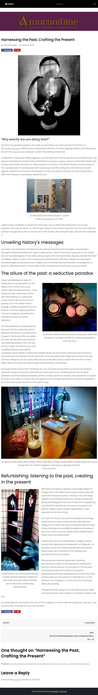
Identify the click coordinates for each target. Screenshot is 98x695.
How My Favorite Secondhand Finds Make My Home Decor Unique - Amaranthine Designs (49, 664)
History (6, 623)
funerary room (18, 152)
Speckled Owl (49, 219)
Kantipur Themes (59, 691)
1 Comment (89, 622)
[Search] (94, 4)
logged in (17, 679)
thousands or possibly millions (59, 161)
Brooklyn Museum (12, 148)
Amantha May (10, 45)
